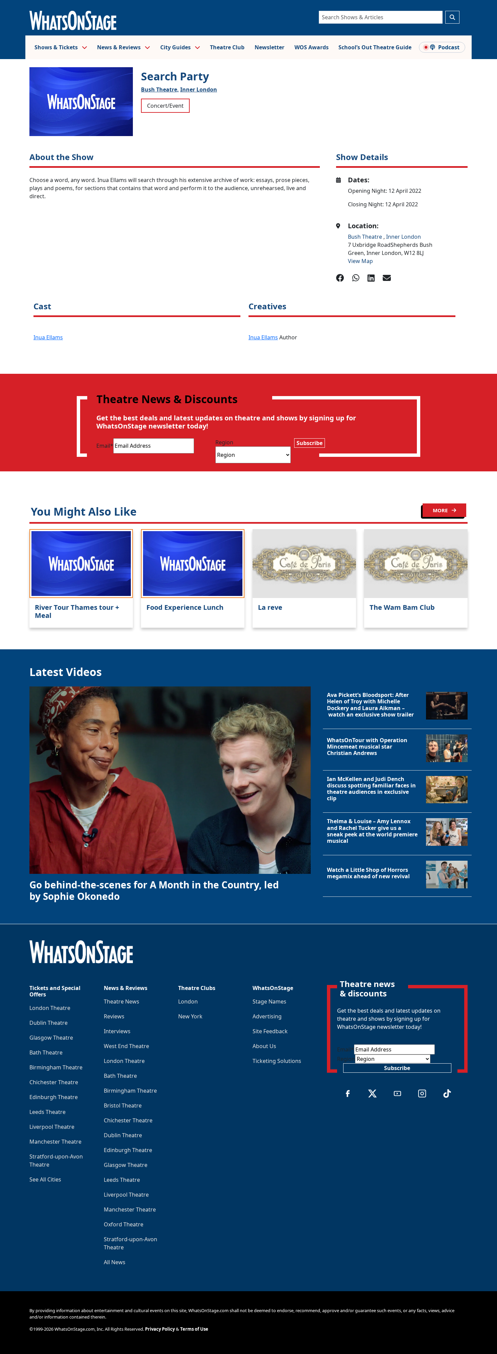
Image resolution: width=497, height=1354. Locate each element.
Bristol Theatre (123, 1105)
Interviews (117, 1031)
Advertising (267, 1016)
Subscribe (310, 443)
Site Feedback (270, 1031)
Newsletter (269, 47)
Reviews (114, 1016)
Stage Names (269, 1001)
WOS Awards (311, 47)
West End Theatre (126, 1046)
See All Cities (45, 1179)
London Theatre (49, 1008)
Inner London (198, 89)
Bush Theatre (365, 236)
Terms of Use (194, 1329)
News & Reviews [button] (119, 47)
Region (224, 442)
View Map (360, 261)
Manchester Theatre (55, 1141)
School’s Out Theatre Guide (374, 47)
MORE (441, 510)
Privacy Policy (160, 1329)
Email (104, 445)
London (188, 1001)
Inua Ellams (48, 337)
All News (114, 1262)
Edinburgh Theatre (53, 1097)
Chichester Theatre (53, 1082)
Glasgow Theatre (51, 1037)
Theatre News (121, 1001)
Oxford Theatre (123, 1224)
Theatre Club (227, 47)
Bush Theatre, (160, 89)
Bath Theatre (46, 1052)
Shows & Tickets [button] (56, 47)
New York (190, 1016)
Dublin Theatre (48, 1022)
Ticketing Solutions (277, 1061)
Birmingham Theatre (55, 1067)
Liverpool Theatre (51, 1126)
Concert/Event (165, 105)
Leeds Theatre (47, 1112)
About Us (264, 1046)
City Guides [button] (176, 47)
